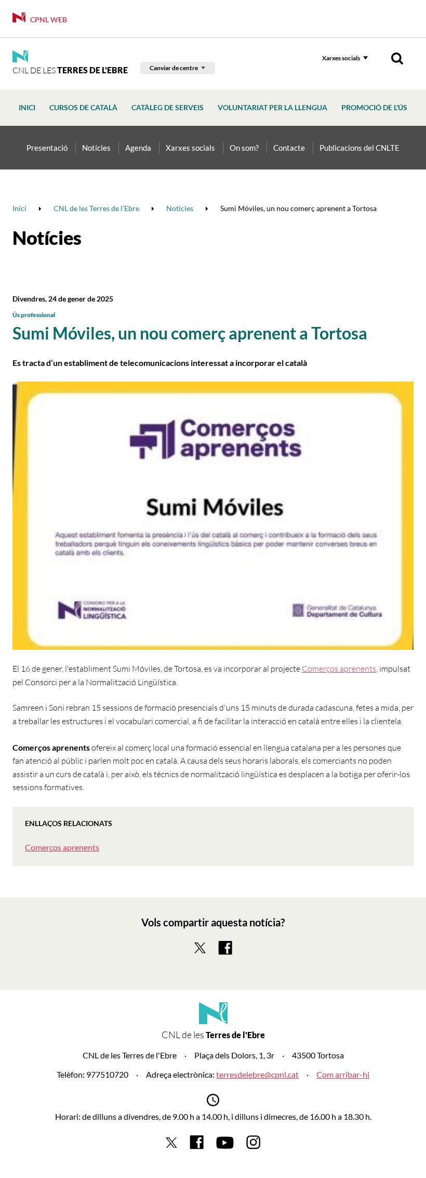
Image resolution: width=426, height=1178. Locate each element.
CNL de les (70, 70)
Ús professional (33, 315)
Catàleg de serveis (167, 107)
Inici (27, 107)
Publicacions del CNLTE (360, 147)
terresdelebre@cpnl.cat (257, 1074)
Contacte (289, 147)
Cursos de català (83, 107)
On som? (244, 147)
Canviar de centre (174, 68)
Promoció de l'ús (374, 107)
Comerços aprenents (339, 668)
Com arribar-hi (342, 1074)
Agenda (138, 147)
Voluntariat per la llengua (272, 107)
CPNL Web (48, 19)
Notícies (96, 147)
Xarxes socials (341, 58)
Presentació (47, 147)
